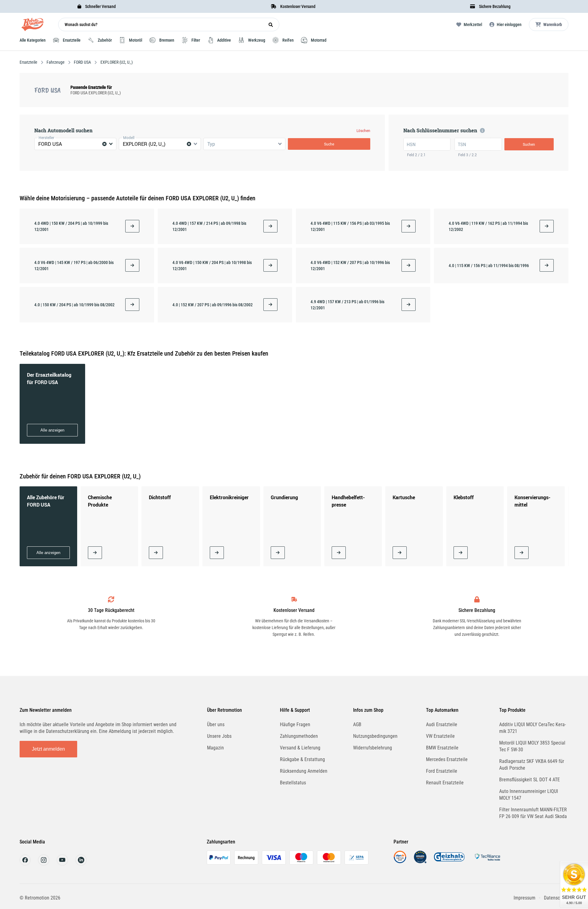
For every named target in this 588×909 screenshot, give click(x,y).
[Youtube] (62, 864)
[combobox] (75, 144)
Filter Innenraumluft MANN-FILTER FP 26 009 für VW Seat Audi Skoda (533, 813)
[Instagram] (43, 864)
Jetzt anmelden (48, 749)
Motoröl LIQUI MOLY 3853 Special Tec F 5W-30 (532, 746)
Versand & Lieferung (300, 748)
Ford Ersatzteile (441, 771)
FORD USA (82, 62)
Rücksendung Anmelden (303, 771)
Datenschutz (556, 898)
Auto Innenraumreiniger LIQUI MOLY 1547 (528, 794)
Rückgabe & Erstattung (302, 759)
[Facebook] (25, 864)
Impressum (524, 898)
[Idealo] (420, 862)
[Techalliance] (487, 862)
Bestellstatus (293, 783)
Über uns (215, 724)
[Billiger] (400, 862)
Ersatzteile (29, 62)
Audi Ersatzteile (441, 724)
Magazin (215, 748)
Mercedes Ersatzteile (447, 759)
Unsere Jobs (219, 736)
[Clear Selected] (104, 144)
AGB (357, 724)
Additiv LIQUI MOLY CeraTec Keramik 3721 (532, 728)
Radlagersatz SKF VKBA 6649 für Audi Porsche (531, 764)
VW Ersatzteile (440, 736)
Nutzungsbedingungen (375, 736)
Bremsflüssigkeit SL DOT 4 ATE (529, 780)
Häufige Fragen (295, 724)
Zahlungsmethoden (299, 736)
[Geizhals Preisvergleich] (449, 862)
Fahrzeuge (56, 62)
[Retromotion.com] (33, 25)
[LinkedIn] (81, 864)
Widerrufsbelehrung (372, 748)
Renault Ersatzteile (445, 783)
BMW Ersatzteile (442, 748)
